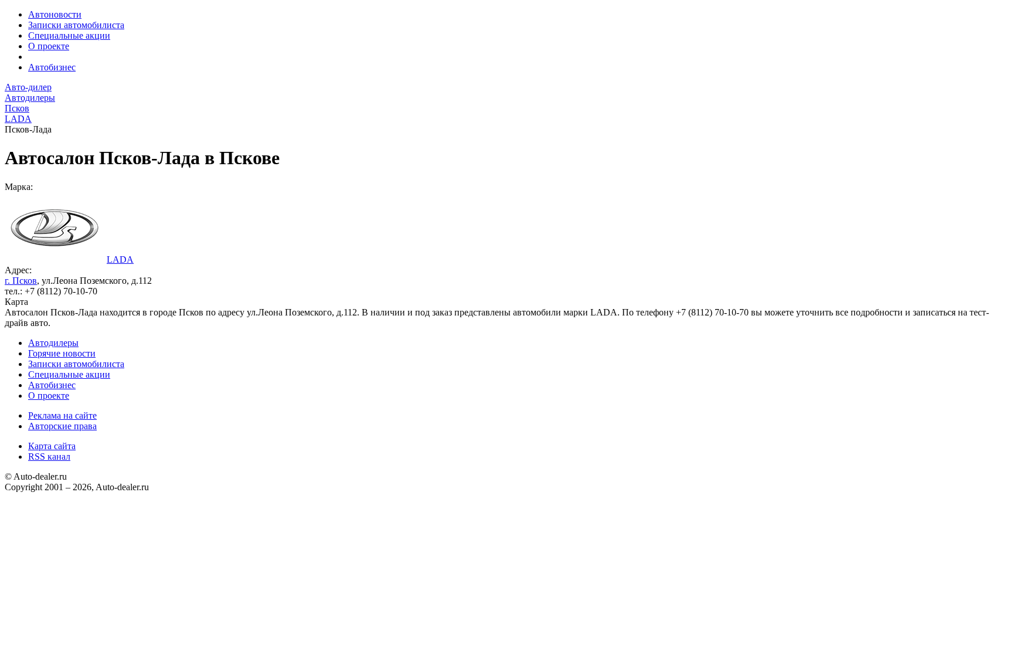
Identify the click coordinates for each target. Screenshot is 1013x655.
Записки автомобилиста (76, 25)
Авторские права (62, 426)
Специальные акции (69, 35)
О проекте (48, 46)
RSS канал (49, 456)
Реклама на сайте (62, 415)
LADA (120, 259)
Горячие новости (62, 353)
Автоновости (54, 14)
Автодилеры (53, 343)
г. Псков (21, 281)
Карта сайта (52, 446)
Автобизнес (52, 67)
